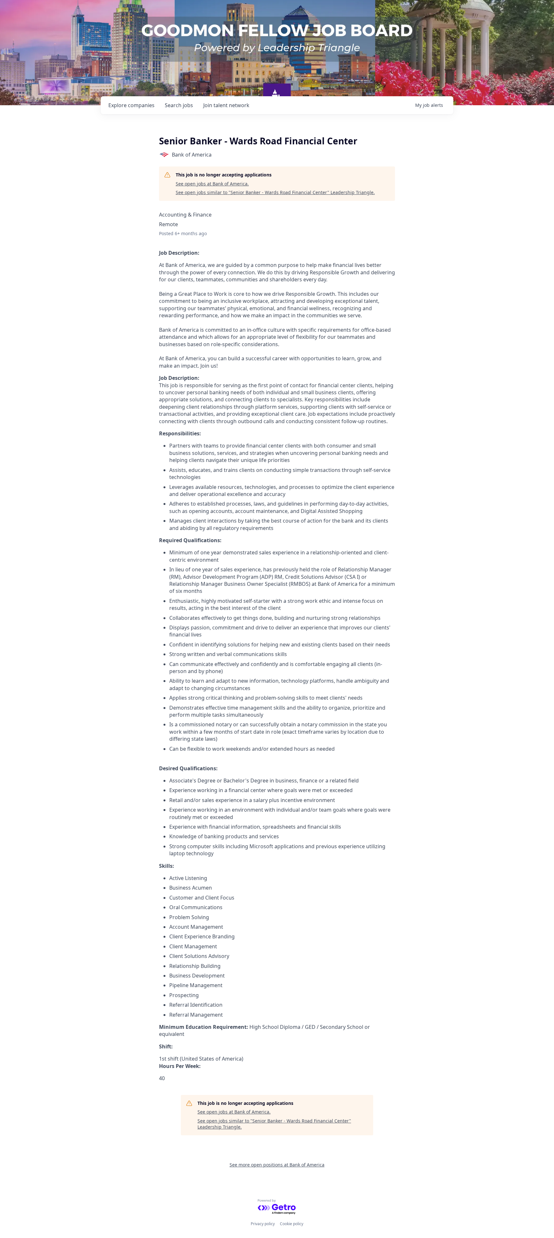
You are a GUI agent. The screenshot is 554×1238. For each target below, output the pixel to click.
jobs (179, 105)
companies (131, 105)
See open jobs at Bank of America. (212, 184)
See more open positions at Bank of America (277, 1165)
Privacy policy (263, 1223)
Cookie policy (291, 1223)
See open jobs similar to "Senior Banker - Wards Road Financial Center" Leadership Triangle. (275, 192)
